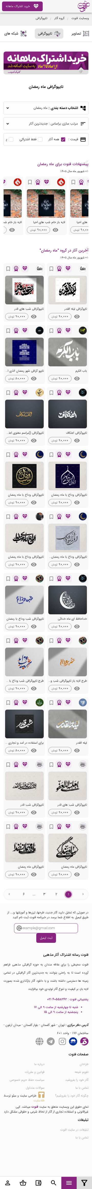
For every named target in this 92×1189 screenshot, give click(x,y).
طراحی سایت (28, 1095)
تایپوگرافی (41, 18)
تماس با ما (81, 1087)
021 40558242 (57, 999)
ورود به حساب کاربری (7, 1182)
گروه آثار (59, 18)
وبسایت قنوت (80, 18)
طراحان (83, 1064)
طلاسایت (38, 1100)
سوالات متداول (35, 1087)
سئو (14, 1095)
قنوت (34, 1106)
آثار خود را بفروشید (76, 1079)
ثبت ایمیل (46, 937)
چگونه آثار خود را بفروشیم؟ (71, 1095)
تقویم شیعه (81, 1072)
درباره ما (39, 1064)
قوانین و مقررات (34, 1072)
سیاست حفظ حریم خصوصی (26, 1079)
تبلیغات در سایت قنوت (74, 1129)
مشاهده (55, 230)
